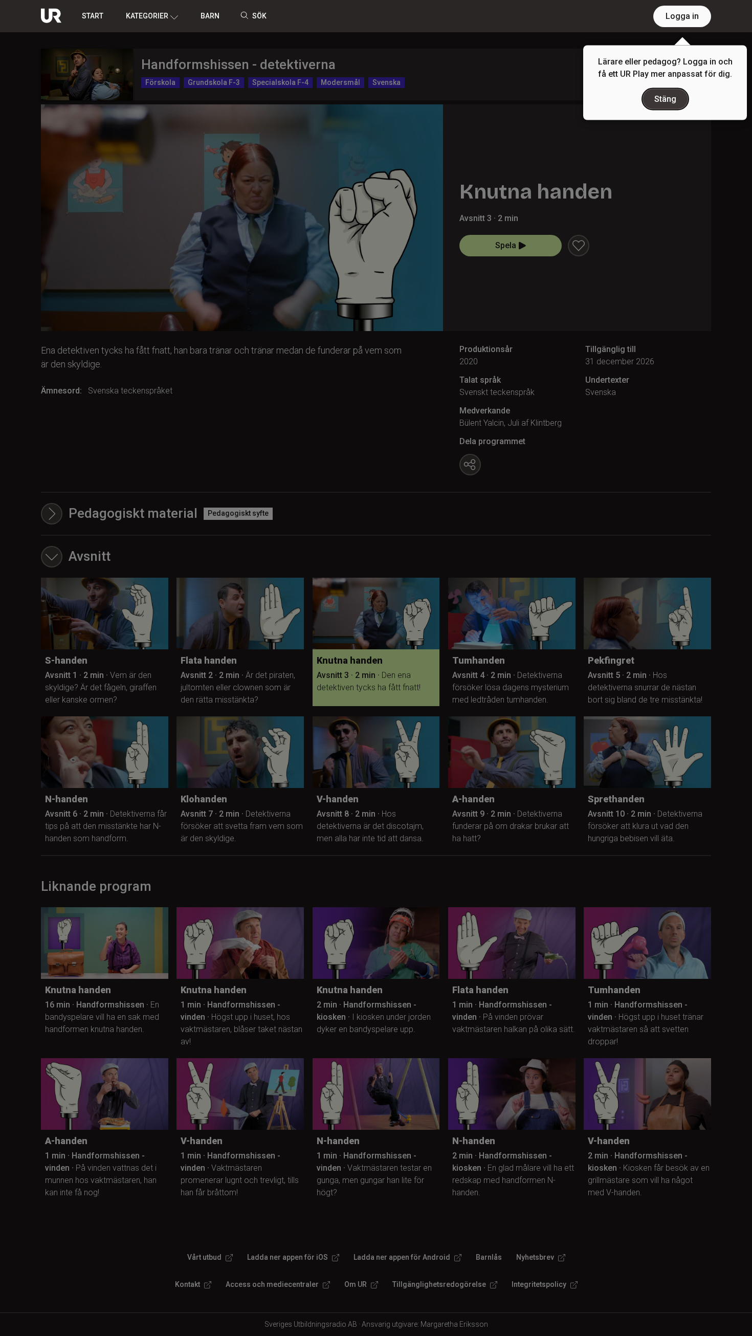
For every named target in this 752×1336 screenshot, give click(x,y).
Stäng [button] (665, 99)
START (92, 16)
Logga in (682, 16)
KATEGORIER (147, 16)
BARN (210, 16)
